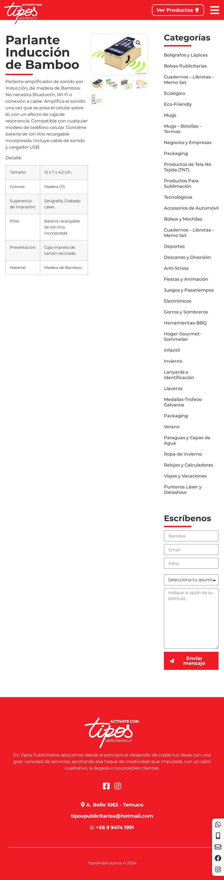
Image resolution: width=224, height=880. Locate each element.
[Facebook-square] (106, 786)
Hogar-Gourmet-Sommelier (182, 336)
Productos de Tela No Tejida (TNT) (187, 167)
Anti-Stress (176, 268)
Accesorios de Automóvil (191, 208)
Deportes (174, 246)
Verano (171, 426)
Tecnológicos (178, 197)
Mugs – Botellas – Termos (183, 129)
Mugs (170, 115)
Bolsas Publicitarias (185, 66)
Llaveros (173, 388)
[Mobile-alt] (218, 835)
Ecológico (174, 93)
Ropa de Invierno (183, 454)
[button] (138, 43)
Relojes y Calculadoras (188, 465)
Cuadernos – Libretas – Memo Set (189, 79)
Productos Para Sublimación (181, 183)
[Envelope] (218, 847)
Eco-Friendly (178, 104)
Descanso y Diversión (187, 257)
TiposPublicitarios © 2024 (112, 863)
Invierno (173, 361)
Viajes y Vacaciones (185, 476)
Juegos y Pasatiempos (189, 290)
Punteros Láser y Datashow (183, 489)
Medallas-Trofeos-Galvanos (183, 402)
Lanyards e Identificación (179, 374)
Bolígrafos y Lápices (186, 55)
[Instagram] (218, 869)
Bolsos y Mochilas (183, 219)
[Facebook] (218, 858)
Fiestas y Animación (186, 279)
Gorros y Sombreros (186, 312)
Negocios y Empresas (187, 142)
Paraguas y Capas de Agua (187, 440)
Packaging (176, 153)
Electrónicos (177, 301)
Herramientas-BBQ (185, 322)
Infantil (172, 350)
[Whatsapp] (218, 824)
